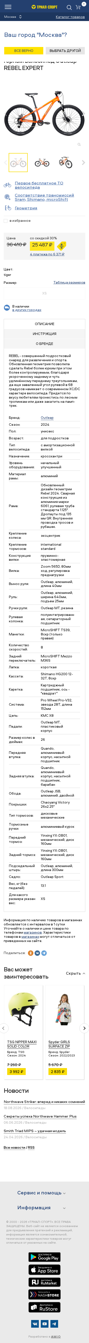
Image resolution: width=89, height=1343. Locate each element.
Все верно (23, 50)
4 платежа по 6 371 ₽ (47, 254)
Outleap (47, 417)
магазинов (33, 932)
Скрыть (73, 973)
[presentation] (8, 113)
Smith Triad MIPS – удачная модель (35, 1130)
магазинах (30, 936)
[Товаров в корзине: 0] (79, 7)
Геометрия (26, 208)
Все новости (14, 1147)
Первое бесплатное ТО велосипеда (39, 185)
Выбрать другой (65, 50)
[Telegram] (54, 1324)
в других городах (26, 309)
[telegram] (44, 953)
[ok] (30, 953)
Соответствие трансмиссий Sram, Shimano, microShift (44, 197)
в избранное (20, 221)
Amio (56, 1336)
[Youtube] (44, 1324)
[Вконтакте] (35, 1324)
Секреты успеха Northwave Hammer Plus (40, 1116)
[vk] (37, 953)
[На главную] (45, 6)
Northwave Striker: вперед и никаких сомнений (44, 1101)
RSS (31, 1147)
